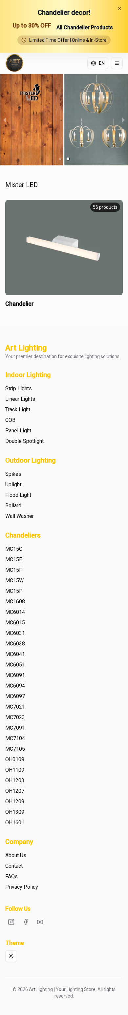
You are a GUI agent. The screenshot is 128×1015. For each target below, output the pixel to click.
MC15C (13, 549)
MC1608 (15, 601)
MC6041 (15, 654)
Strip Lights (18, 388)
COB (10, 420)
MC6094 (15, 686)
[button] (60, 158)
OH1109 (14, 770)
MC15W (14, 580)
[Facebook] (26, 922)
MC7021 (15, 707)
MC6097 (15, 696)
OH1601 (14, 822)
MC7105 (15, 749)
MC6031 (15, 633)
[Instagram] (11, 922)
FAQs (11, 876)
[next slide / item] (123, 120)
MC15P (14, 591)
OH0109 (14, 759)
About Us (15, 855)
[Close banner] (119, 8)
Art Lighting (26, 347)
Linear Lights (20, 399)
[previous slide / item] (4, 120)
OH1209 (14, 801)
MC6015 (15, 622)
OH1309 (14, 812)
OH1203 (14, 780)
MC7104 (15, 738)
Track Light (17, 409)
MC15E (13, 559)
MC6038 (15, 643)
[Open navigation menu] (117, 63)
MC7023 (15, 717)
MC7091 (15, 728)
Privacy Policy (21, 887)
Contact (14, 866)
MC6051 (15, 665)
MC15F (13, 570)
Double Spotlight (24, 441)
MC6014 (15, 612)
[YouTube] (40, 922)
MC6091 (15, 675)
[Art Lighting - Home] (14, 63)
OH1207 (14, 791)
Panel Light (18, 430)
